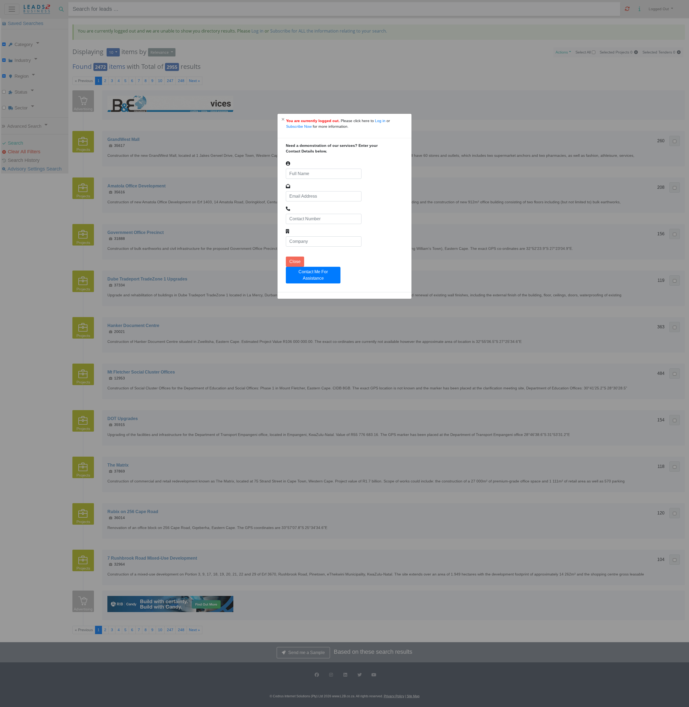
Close (295, 261)
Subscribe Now (299, 126)
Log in (380, 121)
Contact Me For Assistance (313, 274)
